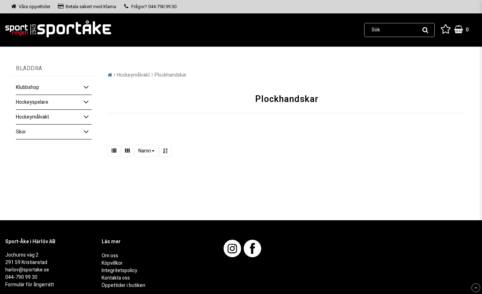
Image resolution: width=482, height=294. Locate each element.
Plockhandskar (171, 75)
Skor (21, 132)
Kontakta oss (116, 278)
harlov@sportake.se (27, 270)
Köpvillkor (112, 263)
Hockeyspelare (32, 102)
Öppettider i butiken (123, 285)
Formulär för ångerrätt (29, 284)
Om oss (110, 255)
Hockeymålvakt (32, 117)
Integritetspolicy (119, 270)
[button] (445, 30)
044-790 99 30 (21, 277)
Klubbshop (27, 87)
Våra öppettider (34, 6)
